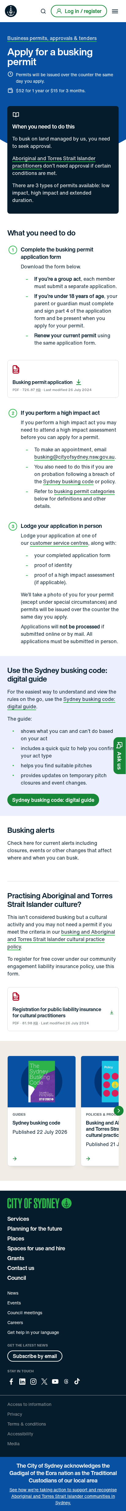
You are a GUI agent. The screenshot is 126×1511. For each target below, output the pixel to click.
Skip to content (15, 4)
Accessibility (20, 1433)
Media (13, 1443)
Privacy (14, 1414)
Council (16, 1278)
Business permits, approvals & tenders (52, 38)
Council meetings (24, 1312)
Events (14, 1302)
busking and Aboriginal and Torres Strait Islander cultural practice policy (61, 939)
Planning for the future (34, 1228)
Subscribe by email (35, 1356)
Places (15, 1238)
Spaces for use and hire (36, 1248)
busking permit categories (84, 491)
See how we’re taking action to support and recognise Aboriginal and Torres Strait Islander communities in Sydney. (63, 1496)
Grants (15, 1258)
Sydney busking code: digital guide (53, 800)
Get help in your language (33, 1332)
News (12, 1293)
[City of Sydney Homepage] (11, 11)
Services (18, 1219)
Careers (15, 1322)
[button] (119, 755)
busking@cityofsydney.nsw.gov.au (74, 457)
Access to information (29, 1404)
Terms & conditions (26, 1424)
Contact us (20, 1268)
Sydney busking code (68, 481)
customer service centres (59, 543)
